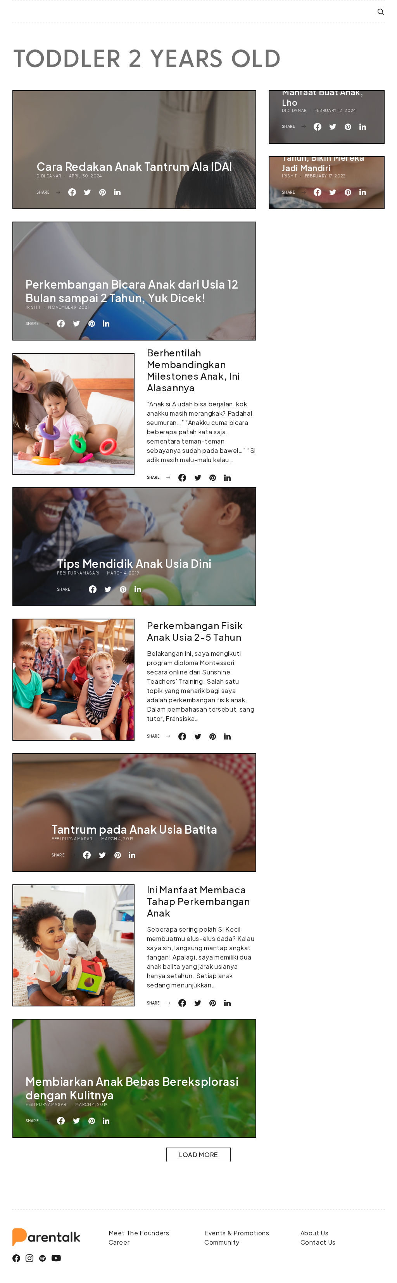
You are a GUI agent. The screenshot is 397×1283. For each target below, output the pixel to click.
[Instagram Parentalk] (30, 1258)
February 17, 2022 (325, 176)
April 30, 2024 (85, 176)
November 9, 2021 (68, 307)
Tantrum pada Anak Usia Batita (134, 829)
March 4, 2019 (123, 573)
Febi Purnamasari (78, 573)
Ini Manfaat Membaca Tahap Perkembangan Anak (198, 901)
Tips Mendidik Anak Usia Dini (134, 563)
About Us (314, 1233)
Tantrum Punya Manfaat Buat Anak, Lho (322, 92)
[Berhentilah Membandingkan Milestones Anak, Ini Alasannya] (73, 414)
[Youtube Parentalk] (56, 1258)
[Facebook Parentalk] (16, 1258)
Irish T (289, 176)
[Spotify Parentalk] (42, 1258)
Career (119, 1242)
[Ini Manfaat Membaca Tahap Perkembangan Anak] (73, 945)
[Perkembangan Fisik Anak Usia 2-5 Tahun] (73, 680)
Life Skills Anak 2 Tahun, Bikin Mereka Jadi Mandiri (323, 157)
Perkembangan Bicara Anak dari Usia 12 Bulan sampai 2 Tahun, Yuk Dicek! (132, 290)
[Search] (381, 11)
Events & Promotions (236, 1233)
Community (222, 1242)
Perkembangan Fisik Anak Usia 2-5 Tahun (195, 631)
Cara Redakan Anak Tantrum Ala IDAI (134, 166)
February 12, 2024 (335, 110)
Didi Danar (48, 176)
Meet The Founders (139, 1233)
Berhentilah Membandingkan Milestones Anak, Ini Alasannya (193, 370)
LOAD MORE (198, 1155)
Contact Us (318, 1242)
